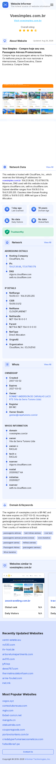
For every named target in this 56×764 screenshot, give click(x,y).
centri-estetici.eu (11, 639)
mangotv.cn (9, 720)
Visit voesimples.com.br (28, 20)
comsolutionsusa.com (14, 705)
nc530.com (8, 644)
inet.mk (6, 682)
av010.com (8, 659)
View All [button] (49, 167)
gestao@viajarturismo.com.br (23, 415)
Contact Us (28, 752)
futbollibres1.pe (11, 743)
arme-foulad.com (12, 678)
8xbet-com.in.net (12, 715)
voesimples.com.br (11, 180)
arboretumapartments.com (17, 654)
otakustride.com (11, 724)
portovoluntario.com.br (15, 734)
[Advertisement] (27, 75)
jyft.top (6, 663)
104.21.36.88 (15, 266)
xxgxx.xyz (8, 700)
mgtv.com (7, 710)
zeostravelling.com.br (17, 600)
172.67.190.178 (29, 266)
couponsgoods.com (13, 729)
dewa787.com (10, 668)
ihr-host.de (8, 649)
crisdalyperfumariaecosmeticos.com (22, 739)
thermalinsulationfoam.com (17, 673)
